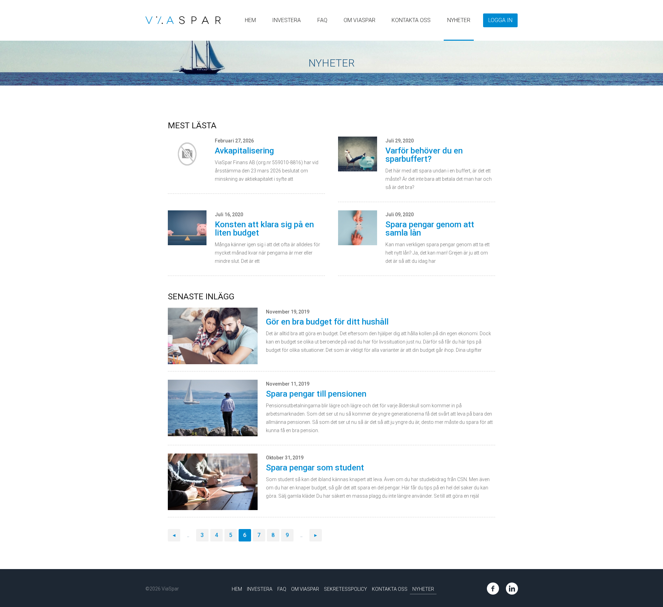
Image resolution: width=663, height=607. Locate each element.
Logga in (500, 20)
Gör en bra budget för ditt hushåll (327, 322)
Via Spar (183, 20)
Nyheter (458, 20)
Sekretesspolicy (345, 589)
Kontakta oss (411, 20)
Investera (286, 20)
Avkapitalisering (244, 151)
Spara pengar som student (315, 468)
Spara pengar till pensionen (316, 394)
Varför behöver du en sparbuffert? (424, 155)
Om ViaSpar (359, 20)
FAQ (322, 20)
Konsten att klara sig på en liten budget (264, 228)
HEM (250, 20)
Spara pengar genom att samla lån (429, 228)
